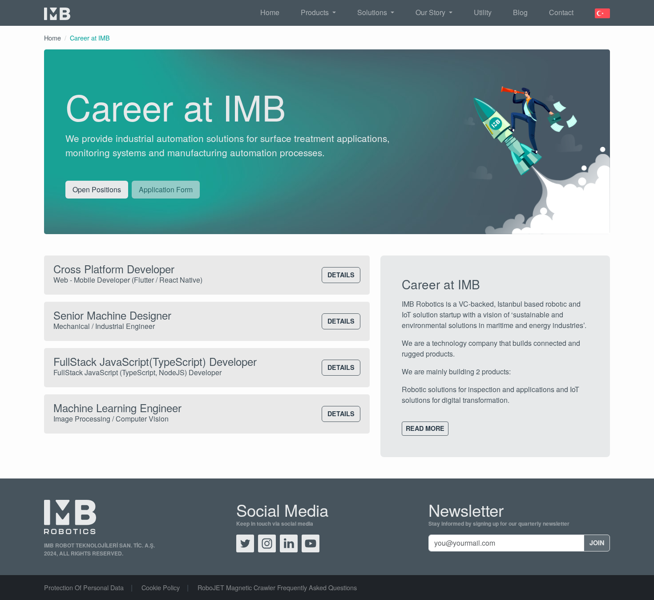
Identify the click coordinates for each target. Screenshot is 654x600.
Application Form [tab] (166, 189)
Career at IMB (90, 37)
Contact (561, 12)
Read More (425, 428)
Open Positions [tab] (97, 189)
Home (269, 12)
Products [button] (316, 12)
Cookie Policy (160, 587)
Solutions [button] (373, 12)
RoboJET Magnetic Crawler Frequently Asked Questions (277, 587)
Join (596, 542)
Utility (483, 12)
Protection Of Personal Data (84, 587)
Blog (520, 12)
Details (341, 274)
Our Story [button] (431, 12)
